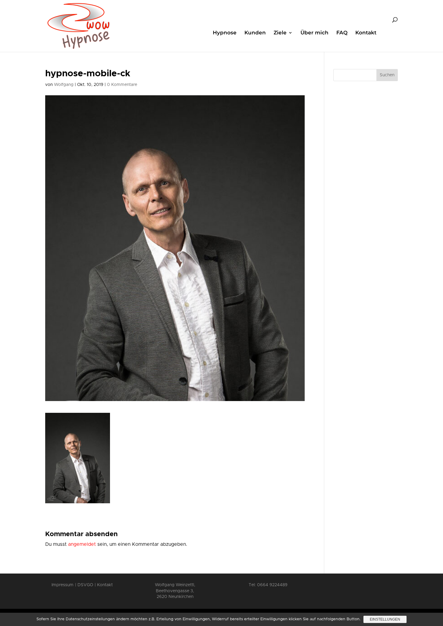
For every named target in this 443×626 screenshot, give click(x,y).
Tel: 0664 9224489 (268, 585)
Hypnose (225, 33)
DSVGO (85, 585)
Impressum (63, 585)
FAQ (341, 33)
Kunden (255, 33)
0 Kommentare (122, 85)
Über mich (314, 33)
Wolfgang (64, 85)
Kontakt (365, 33)
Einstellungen (385, 619)
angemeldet (82, 544)
